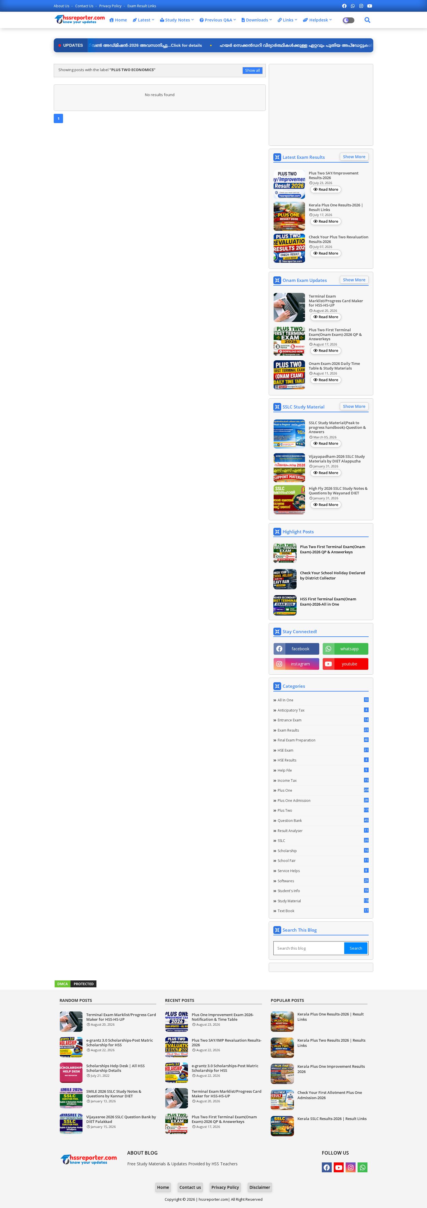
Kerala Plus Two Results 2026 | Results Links (331, 1043)
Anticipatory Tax (322, 710)
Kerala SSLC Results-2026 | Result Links (332, 1118)
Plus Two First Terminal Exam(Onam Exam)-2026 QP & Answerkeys (335, 334)
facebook (300, 648)
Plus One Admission (323, 800)
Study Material (323, 900)
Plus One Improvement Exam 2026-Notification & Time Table (223, 1017)
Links (287, 20)
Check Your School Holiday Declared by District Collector (332, 575)
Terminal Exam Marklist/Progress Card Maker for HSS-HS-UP (336, 301)
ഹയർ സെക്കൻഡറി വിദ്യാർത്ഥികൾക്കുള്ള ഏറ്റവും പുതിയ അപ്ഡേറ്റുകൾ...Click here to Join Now (275, 45)
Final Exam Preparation (323, 740)
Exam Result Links (142, 5)
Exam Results (323, 730)
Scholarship (323, 850)
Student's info (323, 890)
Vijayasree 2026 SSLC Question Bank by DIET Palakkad (121, 1119)
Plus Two (323, 810)
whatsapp (349, 648)
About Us (62, 5)
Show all (252, 70)
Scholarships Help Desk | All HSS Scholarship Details (115, 1068)
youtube (349, 664)
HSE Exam (323, 750)
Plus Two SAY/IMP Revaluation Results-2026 (226, 1042)
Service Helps (322, 870)
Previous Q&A (218, 20)
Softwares (323, 880)
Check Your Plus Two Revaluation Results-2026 (338, 239)
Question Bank (323, 820)
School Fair (323, 860)
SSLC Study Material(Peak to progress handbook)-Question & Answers (337, 427)
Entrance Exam (323, 720)
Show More (354, 156)
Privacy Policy (110, 5)
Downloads (256, 20)
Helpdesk (318, 20)
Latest (143, 20)
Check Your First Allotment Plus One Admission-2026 (329, 1095)
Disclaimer (260, 1187)
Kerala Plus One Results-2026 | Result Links (336, 207)
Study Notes (177, 20)
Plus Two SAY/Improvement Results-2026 (333, 175)
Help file (322, 770)
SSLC (323, 840)
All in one (323, 700)
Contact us (84, 5)
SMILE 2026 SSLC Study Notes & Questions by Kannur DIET (113, 1093)
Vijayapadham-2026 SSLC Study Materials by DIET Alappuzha (337, 458)
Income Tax (323, 780)
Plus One (323, 790)
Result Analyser (323, 830)
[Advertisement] (321, 105)
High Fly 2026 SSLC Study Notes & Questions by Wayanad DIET (338, 490)
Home (120, 20)
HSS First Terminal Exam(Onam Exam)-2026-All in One (328, 601)
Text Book (323, 910)
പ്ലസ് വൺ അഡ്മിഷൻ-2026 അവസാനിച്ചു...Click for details (97, 45)
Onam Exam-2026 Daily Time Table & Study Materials (334, 365)
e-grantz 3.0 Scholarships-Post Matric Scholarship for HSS (119, 1042)
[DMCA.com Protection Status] (75, 986)
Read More (328, 189)
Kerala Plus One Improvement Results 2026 (331, 1069)
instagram (300, 664)
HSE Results (322, 760)
